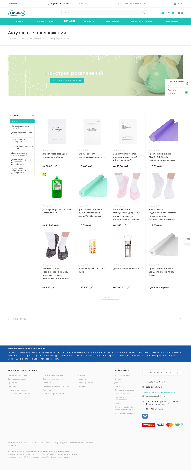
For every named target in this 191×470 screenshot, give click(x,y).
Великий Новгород (48, 352)
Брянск (133, 352)
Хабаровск (46, 359)
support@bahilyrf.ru (156, 396)
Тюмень (78, 355)
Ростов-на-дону (93, 355)
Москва (12, 352)
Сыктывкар (109, 352)
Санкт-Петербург (27, 352)
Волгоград (108, 355)
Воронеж (144, 352)
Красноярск (169, 355)
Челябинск (67, 355)
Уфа (10, 355)
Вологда (64, 352)
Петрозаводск (78, 352)
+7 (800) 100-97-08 (59, 3)
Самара (18, 355)
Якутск (35, 359)
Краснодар (122, 355)
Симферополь (137, 355)
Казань (176, 352)
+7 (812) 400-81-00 (155, 382)
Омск (11, 359)
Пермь (28, 355)
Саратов (38, 355)
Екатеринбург (51, 355)
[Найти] (144, 12)
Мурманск (122, 352)
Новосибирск (154, 355)
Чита (56, 359)
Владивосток (23, 359)
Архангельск (94, 352)
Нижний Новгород (160, 352)
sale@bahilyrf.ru (154, 387)
